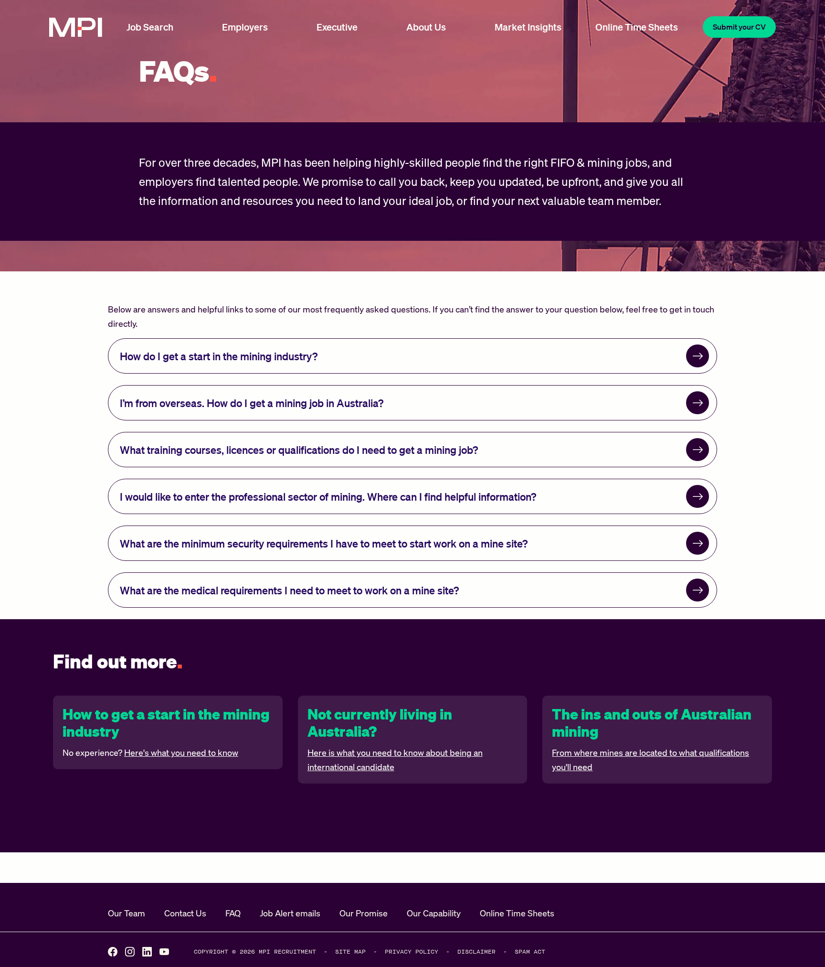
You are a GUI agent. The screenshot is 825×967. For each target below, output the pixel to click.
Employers (245, 26)
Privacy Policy (411, 952)
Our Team (126, 913)
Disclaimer (476, 952)
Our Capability (434, 913)
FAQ (233, 913)
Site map (350, 952)
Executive (337, 26)
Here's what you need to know (181, 752)
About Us (426, 26)
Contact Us (185, 913)
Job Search (150, 26)
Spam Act (530, 952)
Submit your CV (739, 27)
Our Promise (363, 913)
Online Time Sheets (636, 26)
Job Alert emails (290, 913)
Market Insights (528, 26)
